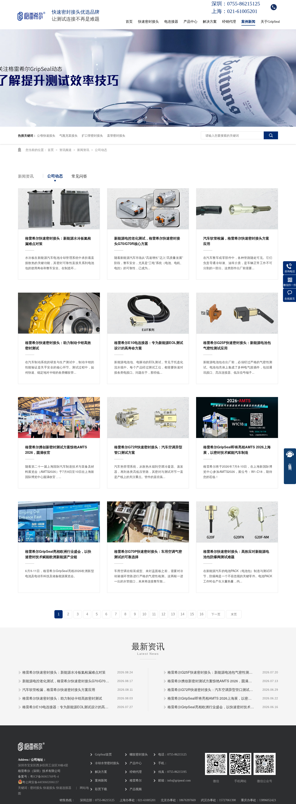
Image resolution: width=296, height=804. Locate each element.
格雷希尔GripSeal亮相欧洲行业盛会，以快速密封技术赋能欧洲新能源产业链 (58, 554)
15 (192, 614)
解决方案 (210, 21)
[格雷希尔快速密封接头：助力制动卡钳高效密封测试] (59, 313)
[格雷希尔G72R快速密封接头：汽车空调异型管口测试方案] (148, 417)
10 (144, 614)
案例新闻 (248, 21)
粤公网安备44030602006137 (40, 782)
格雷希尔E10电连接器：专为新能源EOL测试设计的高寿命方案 (148, 345)
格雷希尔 (136, 780)
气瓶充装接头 (68, 135)
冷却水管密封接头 (107, 763)
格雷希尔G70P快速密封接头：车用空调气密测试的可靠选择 (148, 554)
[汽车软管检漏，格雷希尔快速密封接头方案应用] (237, 208)
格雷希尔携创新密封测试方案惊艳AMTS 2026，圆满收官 (56, 449)
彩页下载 (101, 789)
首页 (129, 21)
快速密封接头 (148, 21)
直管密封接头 (116, 135)
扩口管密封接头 (92, 135)
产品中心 (190, 21)
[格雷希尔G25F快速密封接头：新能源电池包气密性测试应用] (237, 313)
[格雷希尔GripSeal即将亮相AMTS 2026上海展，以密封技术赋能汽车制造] (237, 417)
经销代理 (229, 21)
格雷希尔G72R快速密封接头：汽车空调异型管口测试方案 (148, 449)
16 (201, 614)
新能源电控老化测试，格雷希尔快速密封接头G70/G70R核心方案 (147, 241)
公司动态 (101, 150)
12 (163, 614)
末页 (234, 614)
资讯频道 (65, 150)
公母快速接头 (46, 135)
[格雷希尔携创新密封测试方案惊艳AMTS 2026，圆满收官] (59, 417)
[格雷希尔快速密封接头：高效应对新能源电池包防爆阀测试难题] (237, 521)
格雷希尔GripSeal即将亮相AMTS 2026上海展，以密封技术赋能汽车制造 (237, 449)
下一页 (215, 614)
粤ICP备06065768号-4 (44, 776)
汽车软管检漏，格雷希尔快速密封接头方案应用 (236, 241)
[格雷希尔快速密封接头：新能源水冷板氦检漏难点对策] (59, 208)
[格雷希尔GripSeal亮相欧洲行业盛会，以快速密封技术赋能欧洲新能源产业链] (59, 521)
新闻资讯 (83, 150)
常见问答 (79, 176)
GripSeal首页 (103, 754)
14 (182, 614)
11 (154, 614)
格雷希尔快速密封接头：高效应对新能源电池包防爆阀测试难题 (236, 554)
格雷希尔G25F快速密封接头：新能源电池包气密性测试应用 (237, 345)
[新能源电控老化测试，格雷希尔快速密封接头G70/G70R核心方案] (148, 208)
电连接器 (171, 21)
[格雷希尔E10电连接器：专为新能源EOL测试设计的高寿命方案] (148, 313)
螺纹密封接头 (139, 754)
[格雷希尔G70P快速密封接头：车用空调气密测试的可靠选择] (148, 521)
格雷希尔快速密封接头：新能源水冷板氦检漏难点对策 (58, 241)
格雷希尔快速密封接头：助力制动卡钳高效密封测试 (58, 345)
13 (173, 614)
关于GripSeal (270, 21)
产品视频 (136, 789)
